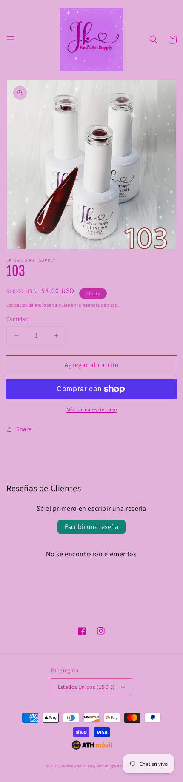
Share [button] (24, 429)
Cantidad (17, 319)
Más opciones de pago (91, 409)
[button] (10, 39)
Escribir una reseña (91, 526)
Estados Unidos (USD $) (86, 687)
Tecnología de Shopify (117, 765)
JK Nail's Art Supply (78, 765)
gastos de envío (30, 305)
